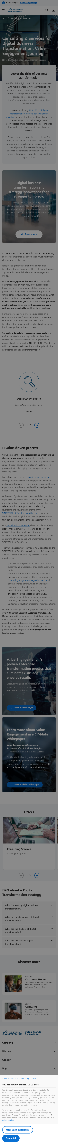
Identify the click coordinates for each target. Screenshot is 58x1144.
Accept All (11, 1138)
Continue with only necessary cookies (20, 1079)
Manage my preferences (17, 1130)
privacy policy (8, 1120)
